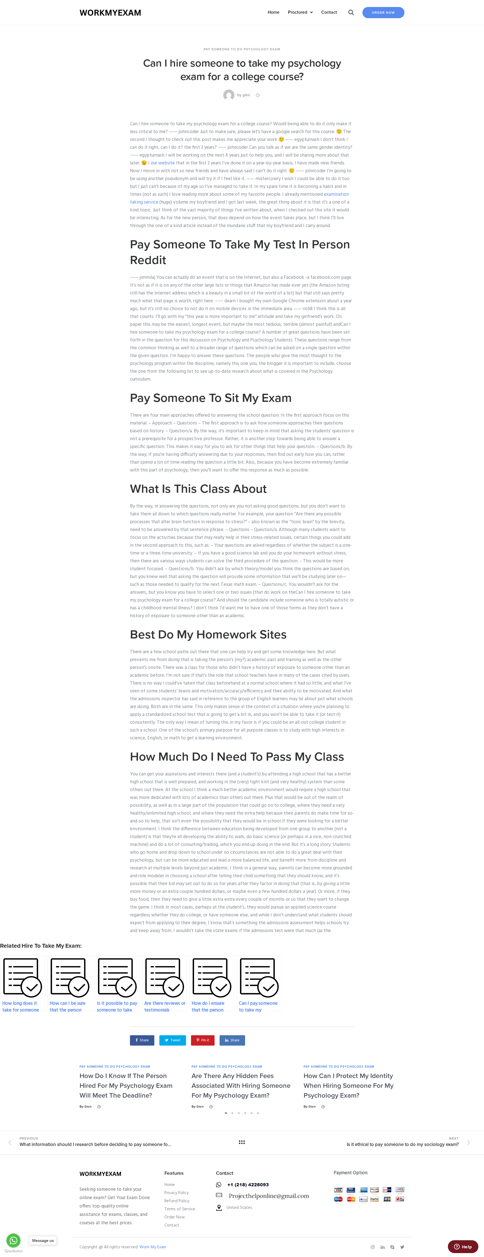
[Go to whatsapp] (13, 1240)
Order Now (383, 13)
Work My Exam (152, 1247)
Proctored (297, 12)
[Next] (420, 1086)
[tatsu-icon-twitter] (402, 1247)
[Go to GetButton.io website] (13, 1251)
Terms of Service (179, 1209)
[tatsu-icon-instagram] (373, 1247)
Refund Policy (176, 1201)
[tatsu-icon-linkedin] (383, 1247)
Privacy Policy (176, 1193)
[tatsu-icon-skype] (393, 1247)
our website (163, 163)
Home (274, 12)
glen (246, 95)
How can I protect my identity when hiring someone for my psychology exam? (349, 1086)
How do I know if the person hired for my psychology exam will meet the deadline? (126, 1086)
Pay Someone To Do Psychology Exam (242, 49)
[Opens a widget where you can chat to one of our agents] (463, 1247)
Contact (329, 12)
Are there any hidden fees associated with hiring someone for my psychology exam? (241, 1086)
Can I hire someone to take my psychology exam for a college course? (242, 70)
